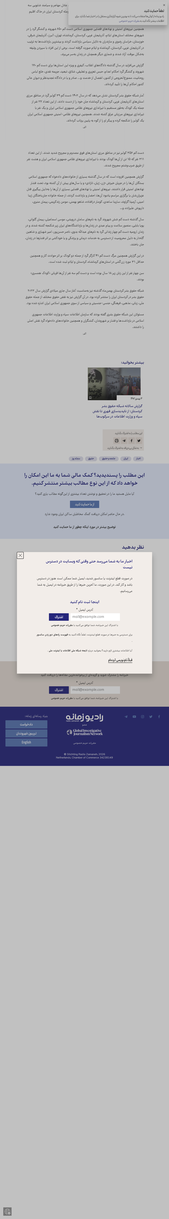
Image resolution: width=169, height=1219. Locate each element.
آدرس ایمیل (84, 610)
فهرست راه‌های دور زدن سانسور (52, 635)
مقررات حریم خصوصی (62, 625)
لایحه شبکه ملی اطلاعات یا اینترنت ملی (67, 650)
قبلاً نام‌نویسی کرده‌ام (120, 660)
